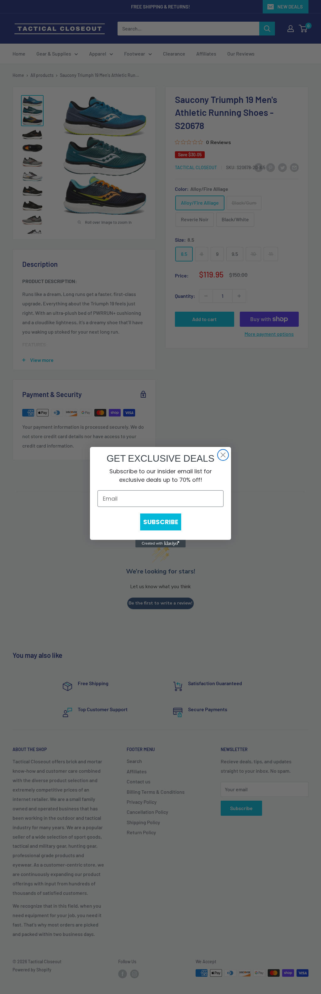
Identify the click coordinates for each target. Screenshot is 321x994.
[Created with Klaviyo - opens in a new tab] (160, 543)
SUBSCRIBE (160, 522)
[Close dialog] (223, 454)
